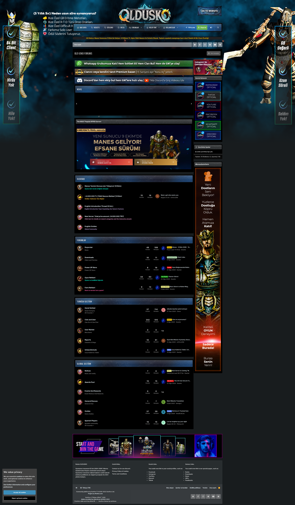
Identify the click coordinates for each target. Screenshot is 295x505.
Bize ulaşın (170, 488)
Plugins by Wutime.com (95, 493)
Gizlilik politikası (195, 488)
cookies (19, 476)
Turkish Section (84, 301)
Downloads (89, 257)
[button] (142, 27)
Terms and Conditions (119, 474)
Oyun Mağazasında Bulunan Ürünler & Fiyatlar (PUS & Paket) (189, 267)
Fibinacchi (180, 424)
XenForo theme (103, 501)
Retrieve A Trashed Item (177, 411)
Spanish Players (91, 421)
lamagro (178, 403)
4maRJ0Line (180, 413)
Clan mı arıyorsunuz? (176, 319)
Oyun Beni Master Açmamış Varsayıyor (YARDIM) (183, 340)
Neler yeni (152, 27)
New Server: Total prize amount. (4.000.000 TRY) (104, 216)
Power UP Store (91, 267)
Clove (179, 311)
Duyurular (89, 247)
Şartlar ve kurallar (182, 488)
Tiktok (151, 480)
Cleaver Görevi (169, 276)
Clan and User (90, 319)
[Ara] (218, 27)
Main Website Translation (175, 401)
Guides (87, 411)
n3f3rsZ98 (174, 197)
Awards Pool (90, 382)
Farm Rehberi (90, 288)
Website (97, 27)
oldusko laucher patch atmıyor (177, 309)
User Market (89, 330)
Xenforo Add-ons (85, 501)
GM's (187, 478)
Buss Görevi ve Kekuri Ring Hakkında (178, 286)
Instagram (152, 474)
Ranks (187, 472)
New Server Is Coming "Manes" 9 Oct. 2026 (184, 370)
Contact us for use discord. (121, 468)
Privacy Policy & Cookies (120, 471)
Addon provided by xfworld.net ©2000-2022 (95, 499)
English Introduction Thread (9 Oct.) (99, 206)
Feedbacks (189, 480)
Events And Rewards (93, 391)
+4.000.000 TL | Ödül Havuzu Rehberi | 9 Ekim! (103, 196)
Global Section (84, 363)
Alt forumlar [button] (89, 313)
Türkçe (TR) (86, 488)
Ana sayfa (83, 27)
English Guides (91, 226)
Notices (88, 371)
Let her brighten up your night (177, 421)
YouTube (151, 476)
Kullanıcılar (170, 27)
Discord (110, 27)
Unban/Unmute (91, 350)
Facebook (152, 472)
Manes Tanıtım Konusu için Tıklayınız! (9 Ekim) (103, 186)
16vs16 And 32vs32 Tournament (181, 381)
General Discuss (91, 401)
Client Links (176, 257)
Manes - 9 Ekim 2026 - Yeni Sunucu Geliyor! (184, 247)
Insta (122, 27)
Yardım (205, 488)
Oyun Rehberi (90, 277)
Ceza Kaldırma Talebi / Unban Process (182, 350)
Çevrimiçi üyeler (204, 147)
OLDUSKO (81, 178)
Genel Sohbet (90, 308)
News (187, 476)
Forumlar (135, 27)
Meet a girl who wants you (169, 195)
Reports (88, 340)
